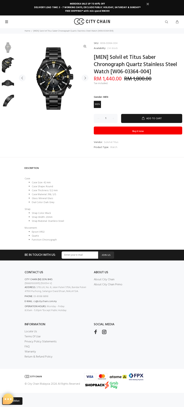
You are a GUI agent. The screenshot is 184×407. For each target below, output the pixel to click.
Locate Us (31, 331)
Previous (22, 78)
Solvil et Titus (111, 142)
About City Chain (104, 279)
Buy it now (138, 131)
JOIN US (106, 255)
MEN (97, 104)
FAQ (27, 346)
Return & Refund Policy (38, 356)
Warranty (30, 351)
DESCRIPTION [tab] (31, 168)
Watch (113, 147)
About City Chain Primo (108, 284)
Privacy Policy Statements (40, 341)
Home (27, 31)
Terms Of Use (33, 336)
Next (85, 78)
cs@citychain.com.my (45, 301)
